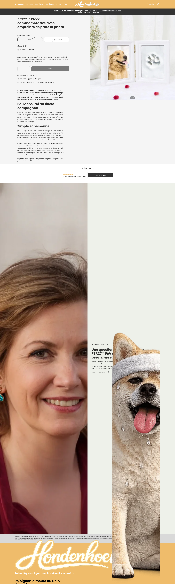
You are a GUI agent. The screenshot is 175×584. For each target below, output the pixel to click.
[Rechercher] (15, 4)
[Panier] (158, 4)
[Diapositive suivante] (172, 57)
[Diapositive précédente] (92, 57)
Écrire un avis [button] (100, 175)
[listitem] (65, 4)
